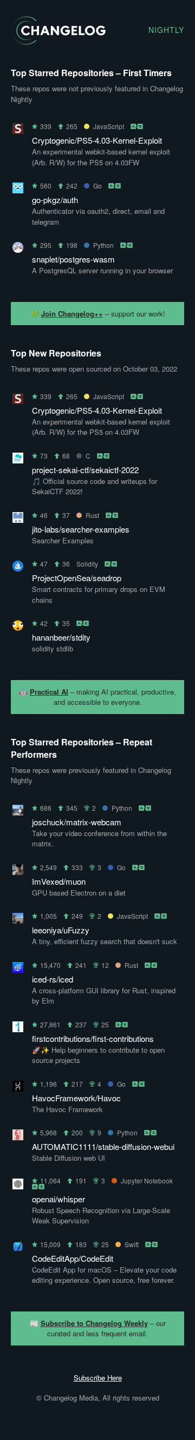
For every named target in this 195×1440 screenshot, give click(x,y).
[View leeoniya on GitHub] (17, 920)
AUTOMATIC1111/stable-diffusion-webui (103, 1146)
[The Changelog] (58, 41)
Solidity (87, 563)
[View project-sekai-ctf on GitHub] (17, 460)
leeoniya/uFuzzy (60, 930)
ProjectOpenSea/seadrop (76, 577)
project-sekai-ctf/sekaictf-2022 (85, 469)
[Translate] (137, 126)
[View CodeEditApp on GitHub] (17, 1248)
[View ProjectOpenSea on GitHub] (17, 568)
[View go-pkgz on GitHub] (17, 190)
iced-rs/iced (52, 979)
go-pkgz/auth (55, 199)
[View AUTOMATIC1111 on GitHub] (17, 1137)
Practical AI (49, 692)
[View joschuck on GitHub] (17, 812)
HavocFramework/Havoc (76, 1097)
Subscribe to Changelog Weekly (94, 1323)
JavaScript (108, 126)
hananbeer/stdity (61, 637)
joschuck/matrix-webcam (76, 821)
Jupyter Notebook (147, 1180)
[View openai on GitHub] (17, 1186)
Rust (92, 515)
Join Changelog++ (72, 313)
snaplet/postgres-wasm (73, 259)
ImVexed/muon (59, 881)
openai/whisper (58, 1199)
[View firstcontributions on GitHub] (17, 1028)
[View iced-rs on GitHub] (17, 969)
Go (97, 185)
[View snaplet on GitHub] (17, 249)
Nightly (166, 29)
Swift (132, 1244)
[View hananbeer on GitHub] (17, 627)
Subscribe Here (98, 1377)
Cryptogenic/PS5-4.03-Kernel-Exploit (97, 140)
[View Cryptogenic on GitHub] (17, 130)
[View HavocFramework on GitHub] (17, 1088)
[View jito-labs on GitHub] (17, 519)
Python (103, 245)
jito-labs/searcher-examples (80, 529)
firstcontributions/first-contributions (93, 1038)
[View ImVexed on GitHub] (17, 871)
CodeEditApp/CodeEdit (72, 1258)
